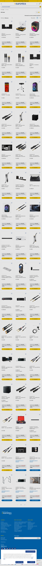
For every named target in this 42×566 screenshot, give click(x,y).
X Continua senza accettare (30, 551)
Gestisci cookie (20, 562)
